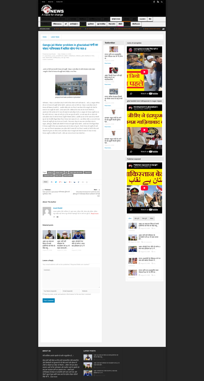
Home (43, 2)
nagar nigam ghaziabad (76, 172)
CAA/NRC (143, 19)
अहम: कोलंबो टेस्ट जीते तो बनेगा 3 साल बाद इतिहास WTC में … (78, 244)
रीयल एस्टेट (112, 24)
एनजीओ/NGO (46, 24)
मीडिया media (57, 24)
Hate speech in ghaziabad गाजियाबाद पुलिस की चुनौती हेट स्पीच (56, 192)
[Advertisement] (125, 10)
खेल (150, 19)
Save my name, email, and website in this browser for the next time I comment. (67, 294)
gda (66, 172)
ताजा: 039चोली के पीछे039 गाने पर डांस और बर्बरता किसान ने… (149, 259)
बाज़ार (83, 24)
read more (53, 376)
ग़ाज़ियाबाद (126, 19)
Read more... (108, 63)
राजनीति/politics (95, 19)
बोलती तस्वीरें (49, 57)
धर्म (66, 24)
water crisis (58, 175)
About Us (50, 2)
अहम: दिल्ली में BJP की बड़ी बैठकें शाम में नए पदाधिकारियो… (85, 28)
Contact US (59, 2)
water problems (68, 175)
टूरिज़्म (134, 19)
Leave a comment (48, 59)
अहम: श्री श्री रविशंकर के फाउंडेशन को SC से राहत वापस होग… (63, 244)
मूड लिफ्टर (91, 24)
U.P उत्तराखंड (72, 19)
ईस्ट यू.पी (137, 218)
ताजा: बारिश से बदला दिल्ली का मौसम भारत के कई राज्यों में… (114, 28)
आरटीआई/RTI (74, 24)
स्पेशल (127, 24)
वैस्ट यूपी (63, 57)
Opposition (88, 172)
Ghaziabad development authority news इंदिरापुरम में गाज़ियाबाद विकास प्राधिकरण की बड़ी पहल (86, 193)
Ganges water (59, 172)
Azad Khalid (57, 208)
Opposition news (48, 175)
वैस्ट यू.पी (144, 218)
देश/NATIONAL (46, 19)
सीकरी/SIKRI (136, 24)
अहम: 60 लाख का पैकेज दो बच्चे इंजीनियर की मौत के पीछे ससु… (49, 244)
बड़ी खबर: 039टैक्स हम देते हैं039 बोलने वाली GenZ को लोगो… (55, 28)
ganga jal (50, 172)
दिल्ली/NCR (82, 19)
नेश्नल (92, 56)
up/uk (53, 56)
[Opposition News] (52, 10)
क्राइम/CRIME (116, 19)
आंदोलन (106, 19)
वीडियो (120, 24)
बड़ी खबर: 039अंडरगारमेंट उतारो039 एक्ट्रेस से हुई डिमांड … (144, 28)
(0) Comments (148, 242)
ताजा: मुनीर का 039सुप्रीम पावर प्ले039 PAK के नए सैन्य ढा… (114, 56)
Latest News (55, 37)
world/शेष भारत (60, 19)
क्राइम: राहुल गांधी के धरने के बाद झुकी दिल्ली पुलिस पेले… (113, 120)
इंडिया (130, 218)
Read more (94, 213)
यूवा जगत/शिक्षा (101, 24)
